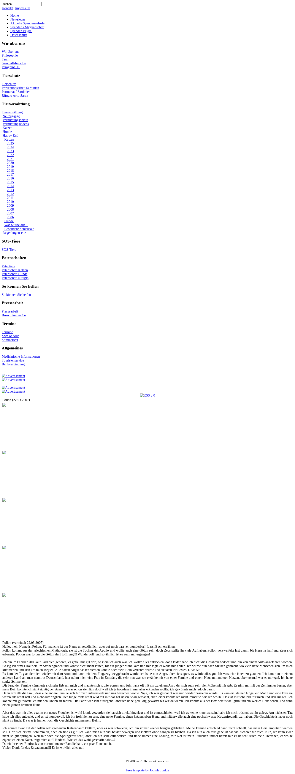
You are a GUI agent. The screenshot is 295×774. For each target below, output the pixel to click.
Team (5, 59)
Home (14, 15)
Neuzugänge (11, 116)
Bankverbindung (13, 364)
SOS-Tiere (9, 249)
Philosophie (10, 55)
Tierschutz (9, 84)
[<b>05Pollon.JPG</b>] (4, 595)
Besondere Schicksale (19, 229)
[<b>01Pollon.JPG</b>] (4, 405)
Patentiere (8, 266)
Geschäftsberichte (14, 63)
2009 (10, 205)
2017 (10, 174)
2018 (10, 170)
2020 (10, 163)
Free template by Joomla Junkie (147, 770)
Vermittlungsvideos (16, 124)
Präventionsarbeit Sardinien (20, 88)
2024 (10, 147)
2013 (10, 190)
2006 (10, 217)
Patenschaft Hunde (14, 274)
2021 (10, 159)
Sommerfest (10, 340)
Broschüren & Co (14, 315)
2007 (10, 213)
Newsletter (17, 19)
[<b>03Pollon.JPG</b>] (4, 500)
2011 (10, 198)
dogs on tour (10, 336)
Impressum (22, 8)
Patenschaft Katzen (15, 270)
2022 (10, 155)
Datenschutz (18, 35)
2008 (10, 209)
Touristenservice (13, 360)
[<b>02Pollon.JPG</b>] (4, 453)
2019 (10, 166)
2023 (10, 151)
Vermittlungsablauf (15, 120)
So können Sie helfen (16, 295)
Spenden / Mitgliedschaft (27, 27)
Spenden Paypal (21, 31)
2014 (10, 186)
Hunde (7, 131)
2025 (10, 143)
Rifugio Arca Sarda (15, 95)
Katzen (7, 128)
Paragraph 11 (11, 67)
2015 (10, 182)
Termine (7, 332)
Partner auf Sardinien (16, 92)
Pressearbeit (10, 311)
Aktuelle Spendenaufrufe (27, 23)
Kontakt (7, 8)
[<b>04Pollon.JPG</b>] (4, 548)
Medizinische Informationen (21, 356)
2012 (10, 194)
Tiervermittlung (12, 112)
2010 (10, 201)
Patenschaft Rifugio (15, 278)
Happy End (10, 135)
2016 (10, 178)
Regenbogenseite (14, 233)
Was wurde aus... (16, 225)
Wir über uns (10, 51)
